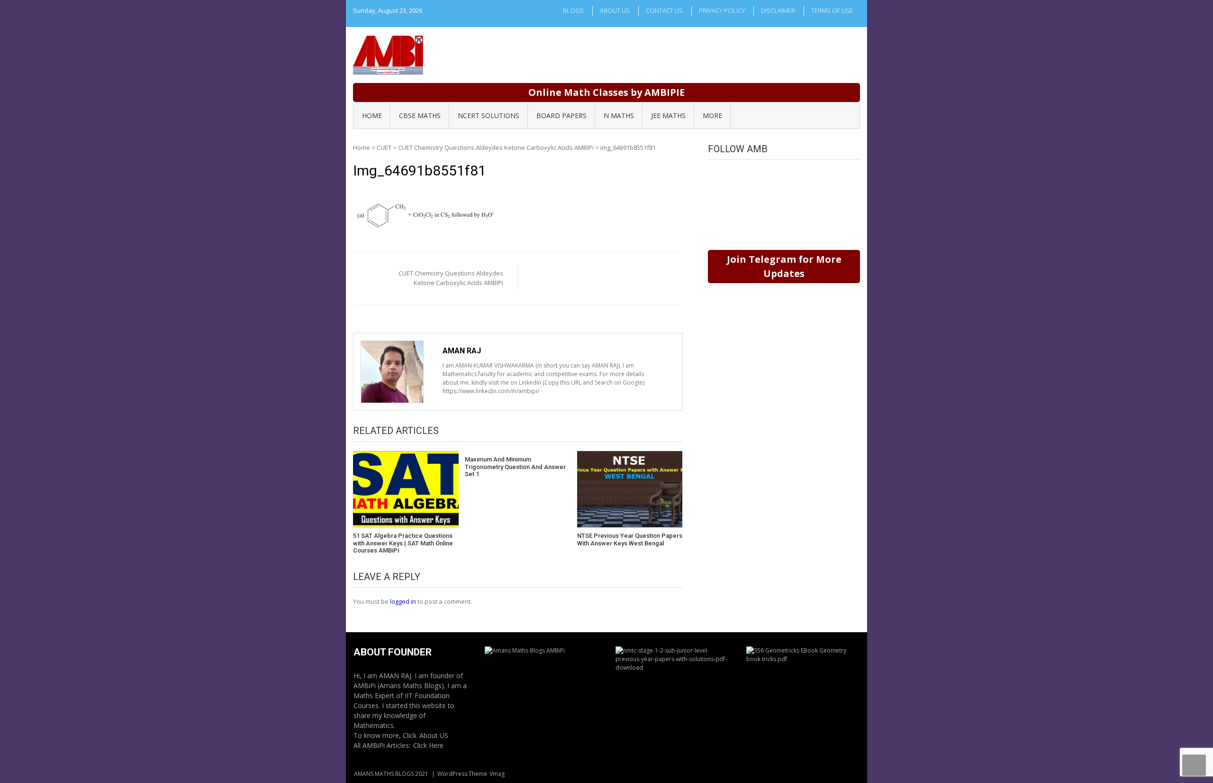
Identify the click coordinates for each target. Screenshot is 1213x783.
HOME (372, 115)
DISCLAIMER (778, 10)
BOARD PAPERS (561, 115)
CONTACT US (664, 10)
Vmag (497, 774)
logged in (403, 601)
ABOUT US (615, 10)
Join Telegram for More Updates (784, 266)
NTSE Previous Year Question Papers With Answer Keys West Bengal (629, 539)
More (712, 115)
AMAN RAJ (462, 350)
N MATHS (619, 115)
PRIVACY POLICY (722, 10)
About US (433, 735)
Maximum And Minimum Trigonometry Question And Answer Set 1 (515, 467)
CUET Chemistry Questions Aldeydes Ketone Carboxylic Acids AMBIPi (496, 147)
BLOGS (573, 10)
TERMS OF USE (832, 10)
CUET (384, 147)
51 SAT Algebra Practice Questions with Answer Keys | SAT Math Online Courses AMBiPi (403, 543)
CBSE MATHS (420, 115)
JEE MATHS (668, 115)
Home (361, 147)
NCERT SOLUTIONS (488, 115)
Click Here (428, 745)
